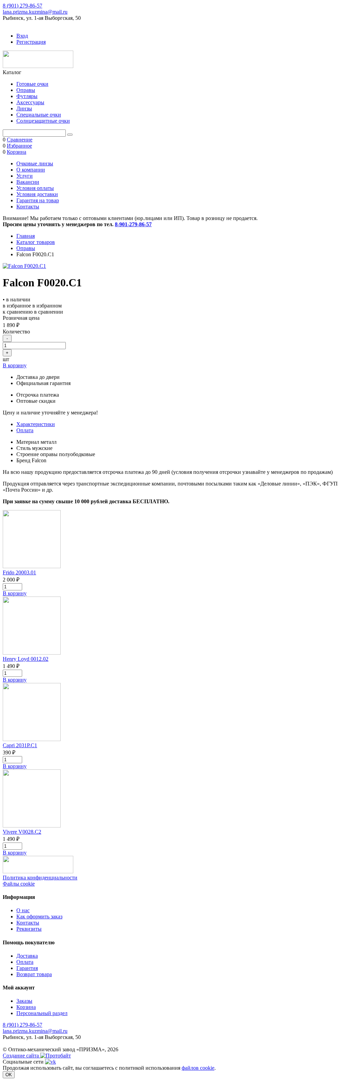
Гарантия (27, 968)
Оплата (24, 430)
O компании (30, 170)
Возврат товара (34, 974)
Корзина (26, 1007)
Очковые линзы (34, 163)
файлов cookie (198, 1068)
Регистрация (31, 42)
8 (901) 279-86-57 (22, 6)
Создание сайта (21, 1055)
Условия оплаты (35, 188)
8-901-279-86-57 (133, 224)
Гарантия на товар (37, 200)
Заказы (24, 1001)
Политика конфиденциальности (40, 877)
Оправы (25, 248)
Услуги (24, 176)
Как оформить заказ (39, 916)
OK (8, 1074)
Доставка (27, 956)
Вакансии (27, 182)
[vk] (50, 1062)
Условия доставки (37, 194)
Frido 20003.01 (19, 572)
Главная (25, 236)
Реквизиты (29, 929)
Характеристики (35, 424)
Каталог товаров (35, 242)
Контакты (27, 206)
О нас (23, 910)
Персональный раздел (41, 1013)
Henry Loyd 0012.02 (25, 659)
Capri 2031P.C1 (20, 745)
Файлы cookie (19, 884)
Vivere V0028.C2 (22, 832)
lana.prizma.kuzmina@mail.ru (35, 12)
